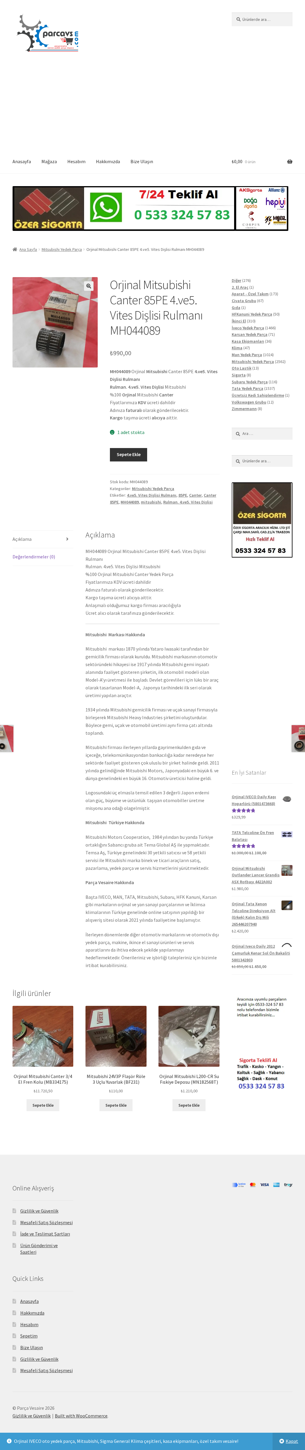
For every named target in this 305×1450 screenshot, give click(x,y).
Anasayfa (22, 161)
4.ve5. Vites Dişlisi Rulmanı (151, 495)
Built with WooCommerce (81, 1416)
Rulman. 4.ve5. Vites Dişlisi (188, 502)
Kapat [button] (292, 1441)
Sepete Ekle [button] (43, 1105)
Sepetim (29, 1336)
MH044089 (130, 502)
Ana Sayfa (28, 249)
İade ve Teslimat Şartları (45, 1234)
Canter (195, 495)
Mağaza (49, 161)
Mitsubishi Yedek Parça (62, 249)
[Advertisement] (152, 105)
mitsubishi (151, 502)
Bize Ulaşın (141, 161)
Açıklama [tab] (22, 539)
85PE (182, 495)
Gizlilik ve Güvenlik (39, 1211)
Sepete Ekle (129, 454)
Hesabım (76, 161)
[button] (89, 286)
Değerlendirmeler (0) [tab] (34, 557)
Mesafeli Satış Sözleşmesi (46, 1222)
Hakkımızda (108, 161)
